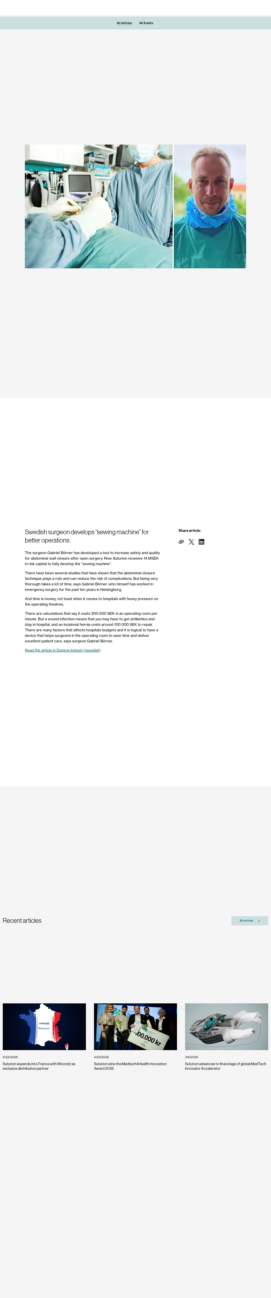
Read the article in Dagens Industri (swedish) (62, 650)
